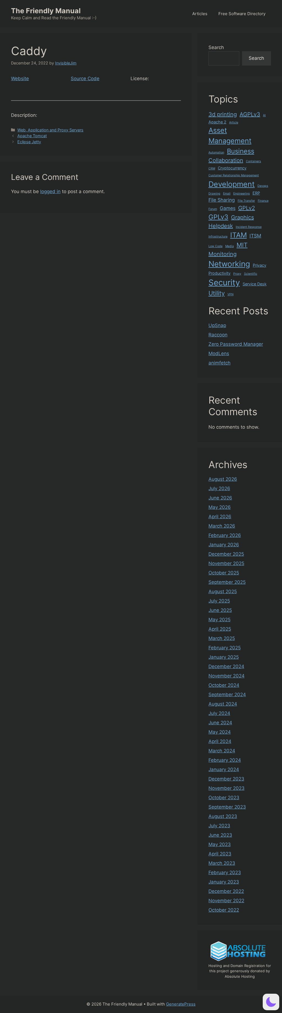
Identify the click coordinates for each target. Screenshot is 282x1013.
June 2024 (220, 722)
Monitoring (222, 254)
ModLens (218, 353)
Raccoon (217, 334)
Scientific (250, 273)
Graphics (242, 217)
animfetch (219, 363)
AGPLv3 (250, 114)
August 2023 (222, 816)
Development (231, 184)
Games (227, 208)
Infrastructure (217, 236)
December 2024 (226, 666)
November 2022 (226, 900)
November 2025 (226, 563)
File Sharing (221, 200)
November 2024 (226, 676)
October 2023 (223, 797)
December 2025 (226, 554)
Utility (216, 293)
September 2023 (227, 807)
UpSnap (217, 325)
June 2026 (220, 498)
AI (264, 115)
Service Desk (255, 284)
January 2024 (223, 769)
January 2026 (223, 544)
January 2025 (223, 657)
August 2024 (222, 704)
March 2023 (221, 863)
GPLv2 (246, 208)
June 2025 (220, 610)
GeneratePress (181, 1004)
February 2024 (224, 760)
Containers (253, 161)
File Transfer (246, 200)
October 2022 (223, 910)
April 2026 (219, 516)
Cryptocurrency (232, 168)
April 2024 (219, 741)
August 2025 (222, 591)
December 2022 (226, 891)
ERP (256, 193)
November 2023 (226, 788)
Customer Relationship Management (233, 175)
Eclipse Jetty (29, 141)
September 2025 (227, 582)
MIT (242, 244)
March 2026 (221, 526)
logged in (50, 191)
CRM (211, 168)
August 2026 (222, 479)
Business (240, 151)
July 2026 (219, 488)
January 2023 (223, 882)
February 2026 (224, 535)
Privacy (259, 265)
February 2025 (224, 647)
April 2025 (219, 629)
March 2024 (221, 750)
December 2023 (226, 779)
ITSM (255, 236)
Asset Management (229, 135)
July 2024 (219, 713)
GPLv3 (218, 217)
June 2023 (220, 835)
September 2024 (227, 694)
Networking (229, 264)
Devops (262, 186)
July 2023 (219, 825)
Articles (199, 13)
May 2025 (219, 619)
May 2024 (219, 732)
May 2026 (219, 507)
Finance (263, 200)
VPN (230, 294)
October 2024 (223, 685)
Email (227, 193)
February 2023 (224, 872)
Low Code (215, 246)
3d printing (222, 114)
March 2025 (221, 638)
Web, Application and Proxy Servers (50, 130)
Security (224, 282)
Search (216, 47)
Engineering (241, 193)
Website (20, 78)
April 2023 (219, 854)
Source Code (85, 78)
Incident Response (249, 227)
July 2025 (219, 601)
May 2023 (219, 844)
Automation (216, 152)
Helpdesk (220, 226)
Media (229, 246)
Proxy (237, 273)
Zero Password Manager (235, 344)
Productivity (219, 273)
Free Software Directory (241, 13)
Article (233, 122)
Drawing (214, 193)
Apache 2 (217, 122)
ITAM (238, 235)
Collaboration (225, 160)
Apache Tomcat (32, 135)
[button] (271, 1002)
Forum (212, 209)
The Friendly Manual (46, 11)
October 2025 (223, 573)
